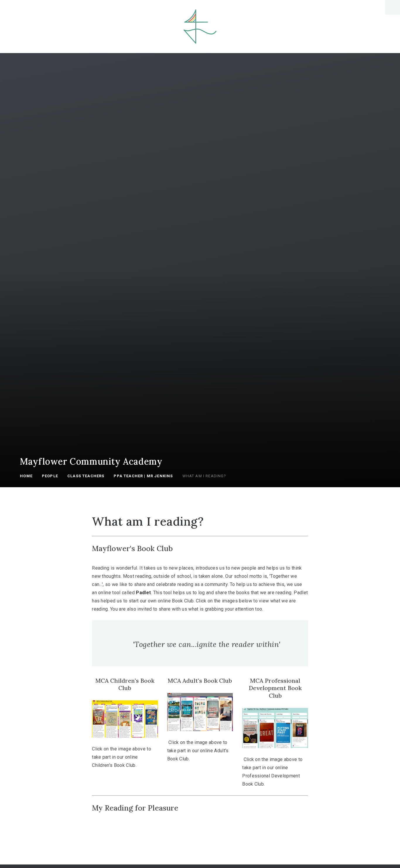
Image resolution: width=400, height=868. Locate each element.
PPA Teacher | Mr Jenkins (143, 476)
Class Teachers (85, 476)
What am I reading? (204, 476)
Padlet (143, 592)
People (50, 476)
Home (26, 476)
